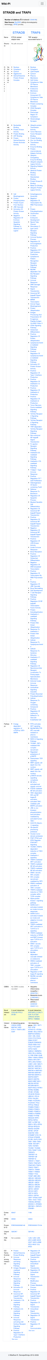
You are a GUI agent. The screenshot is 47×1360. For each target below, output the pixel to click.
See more (15, 1339)
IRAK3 (40, 1057)
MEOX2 (31, 1083)
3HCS (39, 1240)
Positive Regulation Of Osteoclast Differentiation (35, 557)
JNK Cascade (18, 207)
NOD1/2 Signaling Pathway (36, 740)
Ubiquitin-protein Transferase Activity (36, 127)
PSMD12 (37, 1111)
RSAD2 (30, 1128)
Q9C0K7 (14, 1231)
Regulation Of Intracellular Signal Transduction (35, 1273)
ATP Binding (17, 136)
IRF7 (38, 1059)
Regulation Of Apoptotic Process (35, 497)
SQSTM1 (31, 1133)
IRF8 (30, 1062)
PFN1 (30, 1098)
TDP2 (30, 1146)
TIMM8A (37, 1019)
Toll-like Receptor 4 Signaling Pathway (36, 422)
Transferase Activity (34, 143)
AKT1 (40, 1025)
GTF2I (30, 1049)
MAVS (30, 1081)
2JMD (34, 1240)
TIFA (30, 1150)
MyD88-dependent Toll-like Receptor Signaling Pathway (35, 273)
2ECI (30, 1240)
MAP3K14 (31, 1070)
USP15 (30, 1193)
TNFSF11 (31, 1161)
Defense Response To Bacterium (35, 491)
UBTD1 (30, 1189)
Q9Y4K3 (31, 1231)
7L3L (38, 1244)
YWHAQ (31, 1202)
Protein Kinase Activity (18, 130)
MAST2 (31, 1079)
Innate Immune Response (35, 548)
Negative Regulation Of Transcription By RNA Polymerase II (36, 202)
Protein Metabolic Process (36, 1286)
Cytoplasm (17, 69)
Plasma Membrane (34, 77)
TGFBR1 (36, 1146)
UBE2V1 (31, 1187)
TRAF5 (30, 1167)
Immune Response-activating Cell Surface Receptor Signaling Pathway (19, 1322)
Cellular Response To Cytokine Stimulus (35, 651)
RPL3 (35, 1124)
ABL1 (35, 1025)
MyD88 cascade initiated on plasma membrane (36, 979)
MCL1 (39, 1081)
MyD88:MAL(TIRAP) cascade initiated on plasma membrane (36, 732)
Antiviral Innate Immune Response (35, 683)
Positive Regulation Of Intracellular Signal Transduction (35, 1263)
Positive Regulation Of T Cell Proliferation (36, 478)
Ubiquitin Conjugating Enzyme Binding (36, 157)
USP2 (36, 1193)
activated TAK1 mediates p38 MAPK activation (36, 803)
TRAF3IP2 (32, 1165)
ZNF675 (38, 1206)
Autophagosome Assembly (36, 195)
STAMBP (31, 1135)
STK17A (38, 1135)
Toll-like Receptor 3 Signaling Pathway (36, 416)
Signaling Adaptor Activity (36, 167)
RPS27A (37, 1126)
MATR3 (36, 1079)
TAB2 (34, 1141)
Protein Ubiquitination (35, 309)
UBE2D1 (31, 1178)
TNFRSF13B (32, 1156)
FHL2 (30, 1047)
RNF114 (31, 1122)
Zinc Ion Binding (36, 140)
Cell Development (36, 590)
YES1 (35, 1200)
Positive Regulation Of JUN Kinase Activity (35, 542)
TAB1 (30, 1141)
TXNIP (30, 1176)
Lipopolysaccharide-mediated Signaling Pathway (36, 345)
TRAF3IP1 (37, 1163)
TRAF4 (38, 1165)
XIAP (13, 1031)
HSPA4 (38, 1053)
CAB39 (13, 1025)
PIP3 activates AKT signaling (35, 725)
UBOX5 (37, 1187)
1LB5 (34, 1238)
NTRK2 (30, 1090)
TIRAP (34, 1150)
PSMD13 (31, 1113)
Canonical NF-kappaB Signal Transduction (35, 295)
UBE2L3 (31, 1184)
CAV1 (30, 1036)
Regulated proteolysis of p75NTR (35, 754)
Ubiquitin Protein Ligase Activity (36, 188)
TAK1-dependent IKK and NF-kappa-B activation (36, 796)
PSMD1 (31, 1111)
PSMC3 (37, 1109)
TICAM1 (31, 1148)
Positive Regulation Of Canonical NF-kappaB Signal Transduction (35, 521)
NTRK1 (40, 1087)
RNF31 (30, 1124)
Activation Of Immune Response (18, 1289)
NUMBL (36, 1090)
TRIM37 (31, 1174)
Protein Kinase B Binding (36, 182)
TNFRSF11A (32, 1154)
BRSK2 (37, 1034)
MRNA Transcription (34, 300)
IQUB (40, 1055)
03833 (30, 1219)
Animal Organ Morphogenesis (35, 305)
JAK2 (34, 1062)
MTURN (31, 1085)
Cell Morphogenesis (18, 195)
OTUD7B (31, 1094)
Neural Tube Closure (34, 223)
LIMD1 (30, 1064)
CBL (34, 1036)
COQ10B (14, 1012)
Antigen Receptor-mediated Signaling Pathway (19, 1271)
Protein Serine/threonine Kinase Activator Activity (19, 141)
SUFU (36, 1139)
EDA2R (30, 1042)
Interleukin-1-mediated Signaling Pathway (34, 617)
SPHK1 (30, 1131)
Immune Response (33, 281)
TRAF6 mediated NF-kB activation (36, 865)
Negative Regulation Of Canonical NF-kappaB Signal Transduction (35, 532)
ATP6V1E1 (32, 1029)
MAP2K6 (38, 1066)
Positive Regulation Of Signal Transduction (35, 1303)
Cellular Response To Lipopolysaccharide (36, 643)
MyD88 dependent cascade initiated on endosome (36, 955)
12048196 (33, 20)
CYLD (35, 1038)
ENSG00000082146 (18, 1225)
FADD (30, 1044)
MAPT (36, 1077)
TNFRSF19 (32, 1159)
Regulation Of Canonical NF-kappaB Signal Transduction (35, 511)
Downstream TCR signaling (36, 759)
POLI (38, 1103)
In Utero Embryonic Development (35, 217)
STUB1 (30, 1139)
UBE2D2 (38, 1178)
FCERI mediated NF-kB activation (36, 789)
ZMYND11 (31, 1206)
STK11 (13, 1029)
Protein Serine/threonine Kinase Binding (19, 1253)
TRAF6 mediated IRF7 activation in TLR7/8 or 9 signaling (36, 927)
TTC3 (36, 1174)
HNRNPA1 (38, 1051)
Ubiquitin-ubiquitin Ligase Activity (36, 163)
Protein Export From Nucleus (18, 203)
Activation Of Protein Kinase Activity (18, 211)
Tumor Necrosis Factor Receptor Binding (36, 133)
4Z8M (39, 1242)
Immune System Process (36, 238)
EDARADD (37, 1042)
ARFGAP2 (32, 1012)
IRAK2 (35, 1057)
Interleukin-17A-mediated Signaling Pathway (35, 464)
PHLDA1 (36, 1098)
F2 (33, 1014)
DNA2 (30, 1040)
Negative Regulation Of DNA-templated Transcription (35, 565)
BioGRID (18, 22)
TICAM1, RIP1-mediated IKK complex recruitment (35, 746)
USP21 (30, 1195)
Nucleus (16, 67)
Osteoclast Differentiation (35, 331)
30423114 (33, 1006)
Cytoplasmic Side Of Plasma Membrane (36, 84)
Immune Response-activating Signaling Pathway (17, 1261)
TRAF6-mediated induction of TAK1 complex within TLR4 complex (36, 893)
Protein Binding (18, 134)
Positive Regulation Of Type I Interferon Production (36, 374)
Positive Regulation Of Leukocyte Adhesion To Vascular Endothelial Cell (35, 714)
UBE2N (37, 1184)
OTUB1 (30, 1092)
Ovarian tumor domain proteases (36, 835)
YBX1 (30, 1200)
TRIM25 (37, 1172)
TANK (30, 1144)
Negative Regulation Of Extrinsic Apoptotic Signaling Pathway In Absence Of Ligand (18, 223)
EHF (29, 1014)
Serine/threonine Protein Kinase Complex (19, 78)
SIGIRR (36, 1128)
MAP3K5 (31, 1072)
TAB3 (39, 1141)
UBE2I (37, 1182)
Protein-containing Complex (36, 105)
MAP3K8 (31, 1075)
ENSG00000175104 (35, 1225)
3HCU (35, 1242)
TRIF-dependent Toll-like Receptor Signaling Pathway (36, 430)
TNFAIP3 (31, 1152)
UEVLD (30, 1191)
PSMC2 (31, 1109)
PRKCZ (36, 1105)
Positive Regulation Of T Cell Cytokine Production (35, 251)
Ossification (34, 213)
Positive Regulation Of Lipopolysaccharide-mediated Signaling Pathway (36, 356)
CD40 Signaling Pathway (35, 326)
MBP (35, 1081)
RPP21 (30, 1019)
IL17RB (30, 1055)
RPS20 (30, 1126)
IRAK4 (30, 1059)
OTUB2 (36, 1092)
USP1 (36, 1191)
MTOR (36, 1083)
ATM (33, 1027)
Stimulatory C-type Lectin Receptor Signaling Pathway (35, 230)
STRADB (19, 32)
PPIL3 (20, 1012)
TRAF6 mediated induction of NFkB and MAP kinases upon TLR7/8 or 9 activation (36, 937)
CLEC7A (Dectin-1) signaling (36, 824)
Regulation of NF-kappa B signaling (36, 973)
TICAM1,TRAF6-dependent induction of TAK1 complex (36, 850)
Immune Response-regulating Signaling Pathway (17, 1280)
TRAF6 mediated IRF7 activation (36, 860)
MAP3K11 (38, 1068)
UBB (35, 1176)
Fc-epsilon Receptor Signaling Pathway (34, 447)
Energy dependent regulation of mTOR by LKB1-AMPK (19, 728)
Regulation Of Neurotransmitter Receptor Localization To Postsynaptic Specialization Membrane (36, 672)
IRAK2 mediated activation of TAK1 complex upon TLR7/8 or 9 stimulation (36, 965)
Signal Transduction (34, 290)
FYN (34, 1047)
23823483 (34, 997)
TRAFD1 (31, 1169)
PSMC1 (37, 1107)
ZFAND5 (39, 1204)
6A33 (34, 1244)
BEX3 (40, 1031)
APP (29, 1027)
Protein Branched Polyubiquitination (36, 695)
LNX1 (35, 1064)
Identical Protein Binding (36, 171)
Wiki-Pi (5, 3)
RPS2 (40, 1124)
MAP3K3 (39, 1070)
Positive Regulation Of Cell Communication (35, 1325)
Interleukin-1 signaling (34, 856)
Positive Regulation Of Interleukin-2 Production (35, 391)
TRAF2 (30, 1163)
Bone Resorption (36, 551)
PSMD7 (31, 1116)
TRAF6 (35, 32)
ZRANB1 (31, 1208)
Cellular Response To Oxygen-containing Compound (35, 702)
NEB (19, 1027)
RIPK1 (37, 1118)
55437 (13, 1212)
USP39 (36, 1195)
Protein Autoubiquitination (36, 611)
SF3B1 (13, 1014)
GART (38, 1047)
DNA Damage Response (35, 285)
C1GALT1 (39, 1012)
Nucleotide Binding (17, 126)
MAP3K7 (14, 1027)
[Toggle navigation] (42, 3)
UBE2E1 (31, 1182)
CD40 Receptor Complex (35, 109)
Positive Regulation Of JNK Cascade (35, 584)
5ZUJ (30, 1244)
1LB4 (30, 1238)
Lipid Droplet (34, 71)
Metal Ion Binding (36, 185)
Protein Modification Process (34, 1281)
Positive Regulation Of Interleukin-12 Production (35, 382)
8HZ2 (30, 1246)
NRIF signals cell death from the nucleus (36, 765)
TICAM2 (37, 1148)
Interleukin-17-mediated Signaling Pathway (35, 660)
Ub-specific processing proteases (34, 829)
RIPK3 (35, 1120)
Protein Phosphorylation (19, 199)
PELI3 (37, 1096)
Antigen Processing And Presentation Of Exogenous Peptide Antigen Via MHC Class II (36, 317)
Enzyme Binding (36, 147)
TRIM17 (31, 1172)
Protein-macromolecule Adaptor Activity (36, 151)
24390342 (33, 1004)
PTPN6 (36, 1116)
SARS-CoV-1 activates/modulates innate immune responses (36, 908)
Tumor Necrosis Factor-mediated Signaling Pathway (36, 408)
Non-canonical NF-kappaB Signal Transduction (35, 438)
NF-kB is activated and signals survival (35, 784)
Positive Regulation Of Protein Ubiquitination (35, 337)
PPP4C (30, 1105)
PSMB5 (31, 1107)
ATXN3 (38, 1029)
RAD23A (31, 1118)
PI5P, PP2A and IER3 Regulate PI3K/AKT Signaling (36, 841)
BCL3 (36, 1031)
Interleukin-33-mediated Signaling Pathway (35, 455)
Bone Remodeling (36, 588)
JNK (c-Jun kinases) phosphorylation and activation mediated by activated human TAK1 (36, 814)
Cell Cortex (34, 80)
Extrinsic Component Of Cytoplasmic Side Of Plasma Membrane (36, 97)
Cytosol (16, 71)
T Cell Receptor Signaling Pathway (35, 594)
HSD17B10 (32, 1053)
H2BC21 (31, 1051)
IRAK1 (30, 1057)
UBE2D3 (31, 1180)
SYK (40, 1139)
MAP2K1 (31, 1066)
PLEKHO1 (31, 1103)
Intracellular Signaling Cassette (34, 689)
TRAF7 (36, 1167)
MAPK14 (38, 1075)
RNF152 (37, 1122)
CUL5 (30, 1038)
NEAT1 (36, 1085)
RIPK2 (30, 1120)
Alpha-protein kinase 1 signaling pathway (36, 900)
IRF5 (35, 1059)
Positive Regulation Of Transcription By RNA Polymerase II (36, 575)
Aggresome (17, 73)
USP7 (30, 1197)
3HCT (30, 1242)
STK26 (30, 1137)
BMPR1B (31, 1034)
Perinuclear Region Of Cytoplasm (34, 114)
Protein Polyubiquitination (36, 210)
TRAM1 (37, 1169)
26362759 (33, 993)
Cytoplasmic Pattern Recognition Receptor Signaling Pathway (34, 261)
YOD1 (39, 1200)
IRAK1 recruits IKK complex (35, 873)
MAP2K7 (31, 1068)
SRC (36, 1133)
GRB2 (19, 1025)
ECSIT (35, 1040)
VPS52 (35, 1197)
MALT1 (40, 1064)
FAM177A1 (36, 1044)
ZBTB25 (37, 1202)
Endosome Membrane (34, 89)
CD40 (38, 1036)
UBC (23, 1029)
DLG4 (39, 1038)
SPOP (36, 1131)
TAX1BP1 (36, 1144)
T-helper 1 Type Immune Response (35, 472)
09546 (13, 1219)
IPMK (36, 1055)
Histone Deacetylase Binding (34, 177)
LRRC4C (31, 1017)
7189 (30, 1212)
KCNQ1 (39, 1062)
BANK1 (30, 1031)
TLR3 (39, 1150)
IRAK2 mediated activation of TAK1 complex (36, 885)
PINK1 (30, 1100)
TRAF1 (37, 1161)
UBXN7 (36, 1189)
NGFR (30, 1087)
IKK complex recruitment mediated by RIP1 (36, 879)
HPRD (15, 24)
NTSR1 (37, 1017)
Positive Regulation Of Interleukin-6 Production (35, 399)
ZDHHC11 (31, 1204)
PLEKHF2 (36, 1100)
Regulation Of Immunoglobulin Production (35, 243)
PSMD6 (37, 1113)
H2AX (35, 1049)
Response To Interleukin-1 (35, 630)
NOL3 (35, 1087)
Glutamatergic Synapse (35, 120)
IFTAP (36, 1014)
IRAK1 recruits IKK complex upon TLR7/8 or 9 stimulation (36, 946)
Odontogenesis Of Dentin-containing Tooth (36, 485)
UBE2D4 (38, 1180)
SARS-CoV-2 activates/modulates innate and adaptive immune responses (36, 917)
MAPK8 (31, 1077)
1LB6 (38, 1238)
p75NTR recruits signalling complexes (36, 777)
